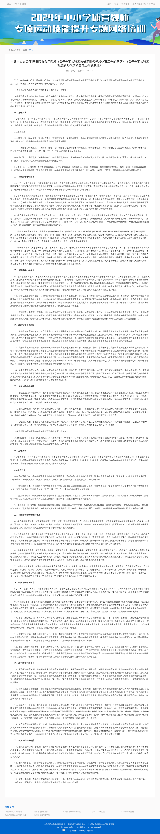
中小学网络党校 (128, 811)
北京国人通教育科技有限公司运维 (101, 824)
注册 (116, 3)
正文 (31, 50)
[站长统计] (63, 830)
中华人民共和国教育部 (13, 811)
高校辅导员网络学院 (42, 815)
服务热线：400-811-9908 (143, 3)
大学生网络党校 (98, 811)
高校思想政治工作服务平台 (15, 815)
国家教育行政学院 (41, 811)
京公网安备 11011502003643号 (89, 827)
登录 (109, 3)
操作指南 (126, 3)
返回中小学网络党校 (16, 3)
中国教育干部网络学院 (72, 811)
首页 (25, 50)
